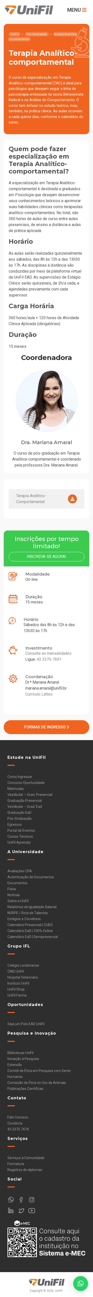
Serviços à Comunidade (25, 1158)
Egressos (14, 824)
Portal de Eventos (21, 830)
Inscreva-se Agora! (46, 556)
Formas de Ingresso (45, 727)
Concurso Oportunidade (26, 783)
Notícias (13, 895)
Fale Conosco (17, 1117)
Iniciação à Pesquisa (23, 1059)
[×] (80, 1283)
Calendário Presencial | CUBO (30, 925)
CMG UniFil (15, 971)
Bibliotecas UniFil (20, 1053)
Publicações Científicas (25, 1089)
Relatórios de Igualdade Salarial (32, 907)
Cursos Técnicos (20, 836)
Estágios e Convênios (24, 919)
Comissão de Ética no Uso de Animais (36, 1083)
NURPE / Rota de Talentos (27, 913)
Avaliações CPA (19, 871)
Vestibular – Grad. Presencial (29, 795)
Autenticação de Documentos (30, 877)
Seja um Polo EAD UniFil (25, 1024)
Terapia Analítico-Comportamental (31, 498)
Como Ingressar (19, 777)
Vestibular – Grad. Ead (24, 807)
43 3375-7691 (49, 659)
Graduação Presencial (24, 801)
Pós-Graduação (19, 819)
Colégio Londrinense (23, 965)
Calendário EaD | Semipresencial (32, 937)
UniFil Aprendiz (19, 842)
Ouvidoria (14, 1123)
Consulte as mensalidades (48, 653)
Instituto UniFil (18, 983)
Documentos (17, 883)
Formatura (15, 1164)
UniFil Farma (17, 995)
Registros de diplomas (24, 1170)
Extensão (14, 1065)
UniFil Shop (16, 989)
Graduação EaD (19, 813)
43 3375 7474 (18, 1129)
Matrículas (15, 789)
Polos (11, 889)
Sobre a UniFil (18, 901)
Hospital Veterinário (22, 977)
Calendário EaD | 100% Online (30, 931)
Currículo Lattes (39, 694)
